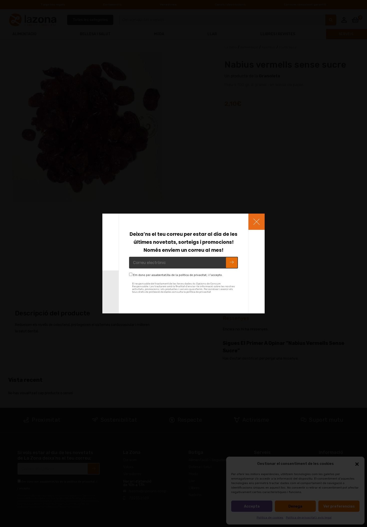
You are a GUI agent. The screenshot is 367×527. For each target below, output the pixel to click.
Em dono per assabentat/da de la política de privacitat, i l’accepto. (178, 275)
